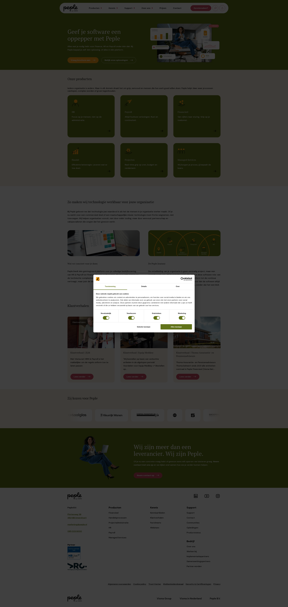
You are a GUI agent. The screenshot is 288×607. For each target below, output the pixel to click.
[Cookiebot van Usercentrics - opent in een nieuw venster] (182, 279)
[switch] (131, 318)
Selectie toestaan (143, 327)
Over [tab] (178, 286)
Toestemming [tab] (110, 286)
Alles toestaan (176, 327)
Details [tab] (144, 286)
